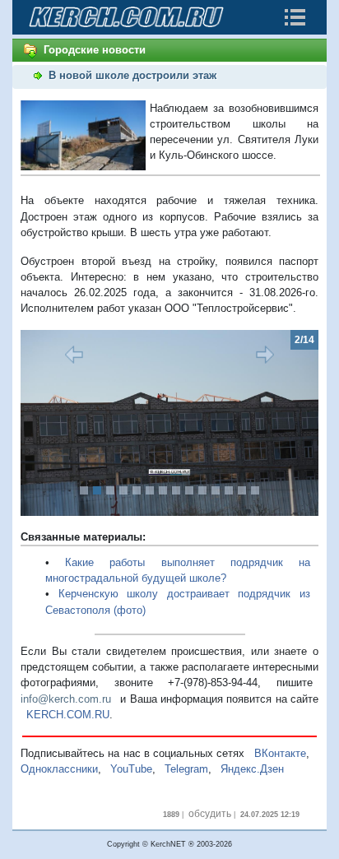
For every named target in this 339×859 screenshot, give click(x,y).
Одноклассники (59, 769)
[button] (43, 423)
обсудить (209, 814)
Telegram (186, 769)
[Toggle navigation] (294, 17)
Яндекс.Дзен (252, 769)
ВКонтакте (280, 753)
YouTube (131, 769)
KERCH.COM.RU (67, 714)
